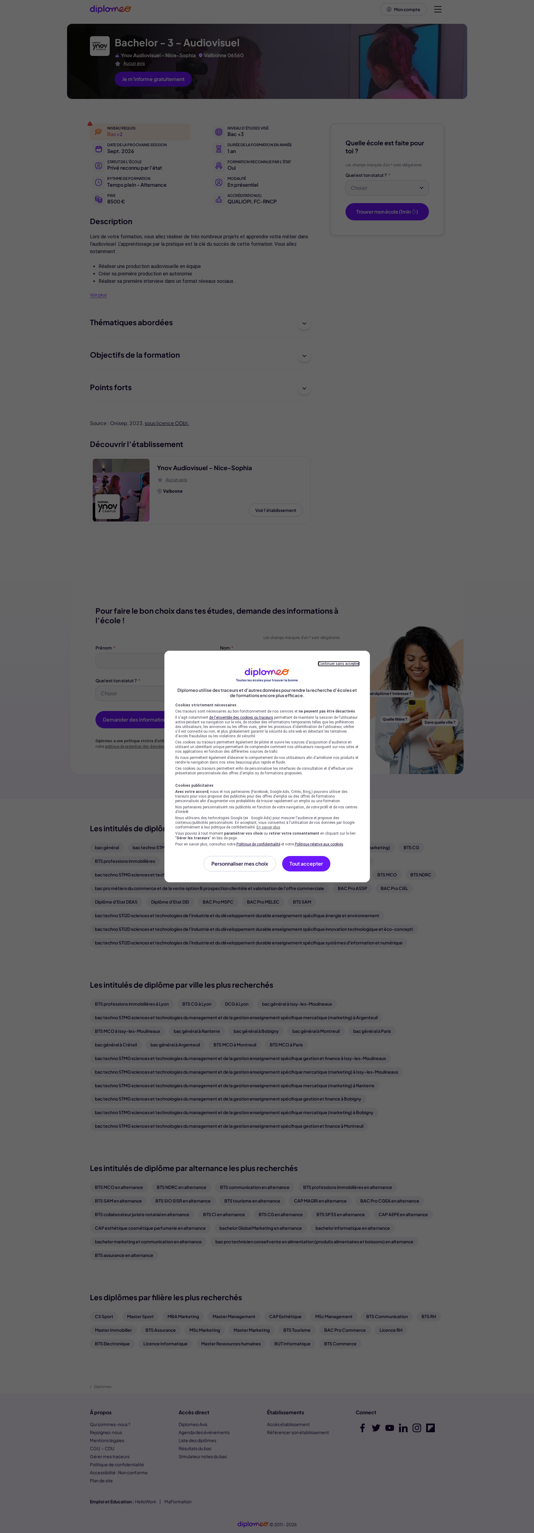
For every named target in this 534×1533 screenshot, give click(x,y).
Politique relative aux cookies (319, 844)
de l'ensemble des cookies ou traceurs (241, 717)
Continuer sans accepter (338, 664)
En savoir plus (268, 827)
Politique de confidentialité (258, 844)
